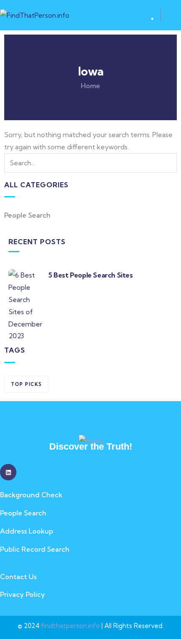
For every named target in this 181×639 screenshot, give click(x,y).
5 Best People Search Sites (90, 275)
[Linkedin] (8, 472)
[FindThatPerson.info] (34, 15)
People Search (27, 215)
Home (90, 85)
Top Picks (26, 384)
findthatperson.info (70, 626)
